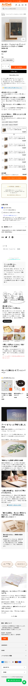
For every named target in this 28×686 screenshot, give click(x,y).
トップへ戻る (14, 616)
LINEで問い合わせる (15, 680)
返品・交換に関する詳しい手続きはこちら (14, 194)
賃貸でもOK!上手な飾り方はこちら (13, 87)
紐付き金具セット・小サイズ (19, 394)
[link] (4, 130)
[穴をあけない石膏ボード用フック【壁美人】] (7, 385)
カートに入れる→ (19, 67)
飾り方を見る (7, 321)
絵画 (18, 249)
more (4, 638)
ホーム (2, 13)
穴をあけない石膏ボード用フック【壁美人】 (6, 395)
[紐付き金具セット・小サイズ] (19, 385)
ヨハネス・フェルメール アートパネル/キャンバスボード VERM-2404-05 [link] (16, 129)
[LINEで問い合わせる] (24, 682)
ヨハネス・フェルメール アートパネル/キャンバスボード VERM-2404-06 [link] (17, 145)
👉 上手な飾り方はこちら (8, 377)
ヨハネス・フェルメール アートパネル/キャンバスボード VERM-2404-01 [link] (17, 159)
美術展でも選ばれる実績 (14, 505)
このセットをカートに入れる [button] (14, 178)
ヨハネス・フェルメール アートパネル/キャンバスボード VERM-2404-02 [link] (17, 137)
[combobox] (14, 8)
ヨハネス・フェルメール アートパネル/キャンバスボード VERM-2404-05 (13, 14)
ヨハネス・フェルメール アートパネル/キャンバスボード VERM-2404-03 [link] (17, 166)
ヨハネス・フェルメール (9, 249)
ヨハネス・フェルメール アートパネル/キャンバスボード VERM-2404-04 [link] (17, 152)
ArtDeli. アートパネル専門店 (9, 676)
